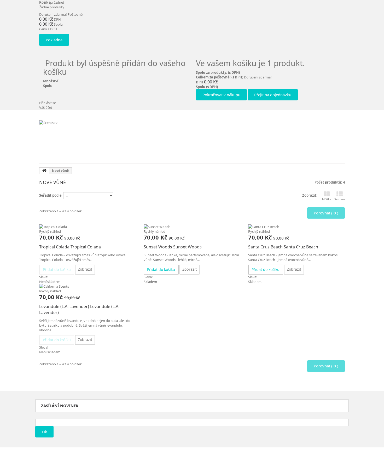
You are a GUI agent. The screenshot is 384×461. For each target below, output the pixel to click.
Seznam (339, 199)
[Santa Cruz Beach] (296, 226)
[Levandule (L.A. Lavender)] (87, 286)
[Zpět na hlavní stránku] (44, 171)
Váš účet (45, 107)
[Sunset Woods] (192, 226)
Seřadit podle (50, 195)
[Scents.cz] (78, 137)
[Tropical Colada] (87, 226)
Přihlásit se (47, 102)
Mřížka (326, 199)
